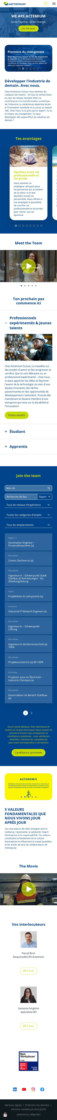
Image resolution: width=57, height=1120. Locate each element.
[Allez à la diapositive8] (41, 225)
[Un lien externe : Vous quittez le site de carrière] (14, 3)
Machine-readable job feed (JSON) (28, 1109)
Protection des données (37, 1105)
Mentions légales (13, 1105)
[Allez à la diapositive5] (34, 68)
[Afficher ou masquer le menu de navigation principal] (54, 4)
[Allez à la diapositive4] (30, 68)
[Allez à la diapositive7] (38, 225)
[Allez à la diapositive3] (27, 68)
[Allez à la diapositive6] (38, 68)
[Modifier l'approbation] (5, 1114)
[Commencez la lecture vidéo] (28, 266)
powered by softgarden (28, 1114)
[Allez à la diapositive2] (23, 68)
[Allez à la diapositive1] (19, 68)
